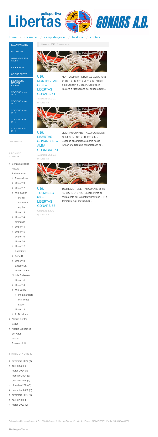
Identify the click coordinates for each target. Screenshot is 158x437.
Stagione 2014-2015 (19, 102)
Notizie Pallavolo (21, 275)
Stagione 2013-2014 (19, 129)
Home (44, 44)
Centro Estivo (19, 74)
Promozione (21, 178)
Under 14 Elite (22, 270)
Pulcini (21, 197)
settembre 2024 (20, 360)
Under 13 (20, 212)
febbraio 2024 (19, 375)
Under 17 (20, 188)
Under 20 (20, 241)
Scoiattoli (23, 202)
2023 (53, 44)
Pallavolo (17, 51)
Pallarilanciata (25, 294)
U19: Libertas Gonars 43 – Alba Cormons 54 (47, 141)
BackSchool (18, 67)
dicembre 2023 (20, 385)
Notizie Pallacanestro (85, 52)
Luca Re (44, 102)
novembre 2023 (20, 390)
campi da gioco (54, 37)
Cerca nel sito (15, 141)
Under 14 (20, 226)
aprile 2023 (18, 399)
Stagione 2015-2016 (19, 93)
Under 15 (20, 231)
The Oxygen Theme (18, 429)
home (13, 37)
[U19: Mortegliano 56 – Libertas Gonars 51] (72, 62)
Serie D (19, 256)
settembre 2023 (20, 394)
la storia (77, 37)
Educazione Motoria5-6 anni (17, 83)
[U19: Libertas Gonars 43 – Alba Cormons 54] (72, 118)
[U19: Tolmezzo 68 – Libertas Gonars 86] (72, 174)
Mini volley (20, 289)
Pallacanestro (19, 45)
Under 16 (20, 236)
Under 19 (20, 183)
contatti (95, 37)
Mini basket (21, 192)
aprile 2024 (18, 365)
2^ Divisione (21, 314)
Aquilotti (22, 207)
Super (21, 304)
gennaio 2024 (19, 380)
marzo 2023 (18, 404)
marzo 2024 (18, 370)
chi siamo (30, 37)
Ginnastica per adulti (19, 59)
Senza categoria (20, 163)
